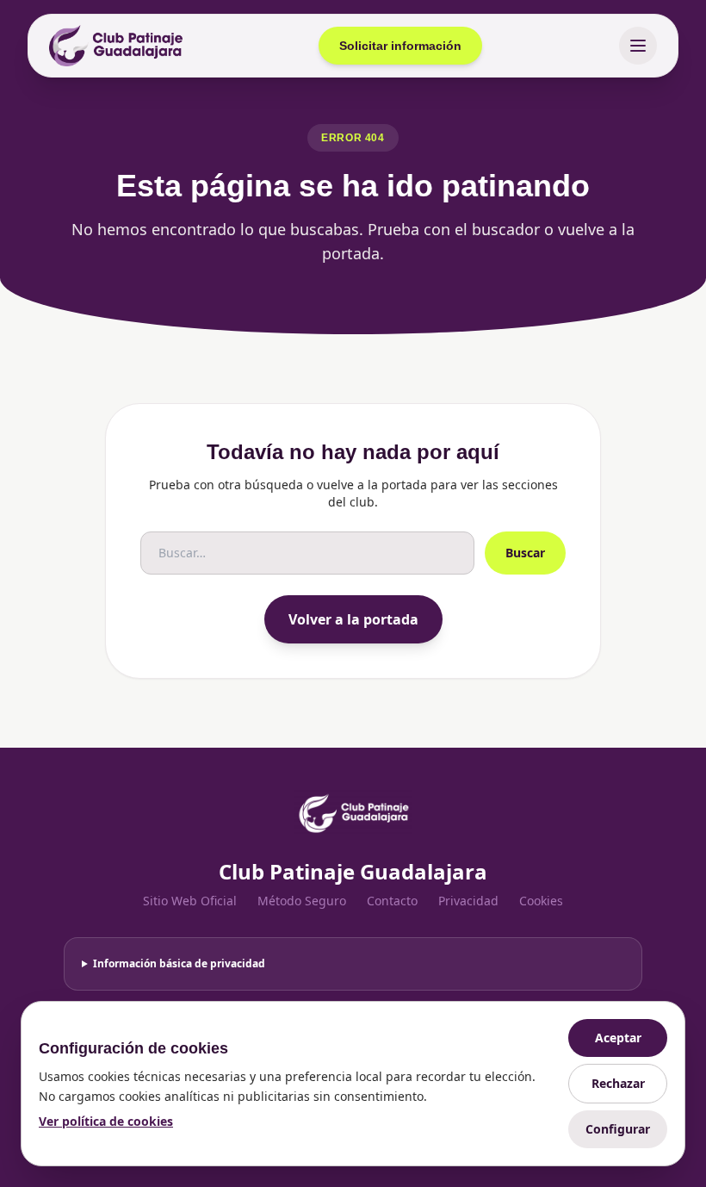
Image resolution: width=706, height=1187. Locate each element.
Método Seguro (301, 900)
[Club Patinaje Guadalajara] (116, 45)
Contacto (392, 900)
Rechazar (618, 1083)
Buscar (525, 552)
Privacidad (468, 900)
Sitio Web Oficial (190, 900)
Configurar (617, 1129)
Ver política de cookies (106, 1121)
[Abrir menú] (638, 46)
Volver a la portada (353, 619)
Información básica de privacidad (179, 963)
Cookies (541, 900)
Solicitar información (400, 46)
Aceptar (618, 1037)
